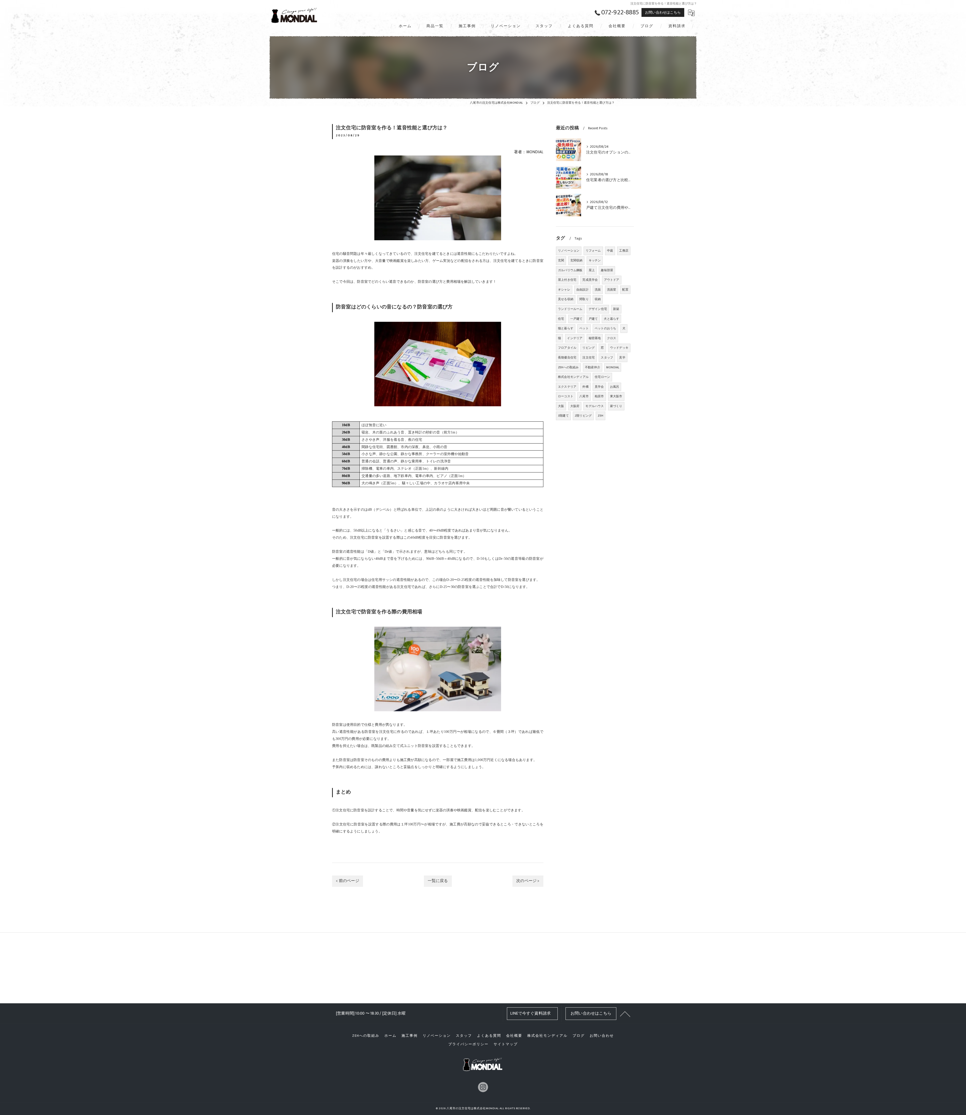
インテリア (574, 338)
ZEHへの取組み (568, 367)
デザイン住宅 (598, 308)
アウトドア (611, 279)
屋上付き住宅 (567, 279)
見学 (622, 357)
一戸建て (576, 318)
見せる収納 (565, 299)
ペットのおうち (605, 328)
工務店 (623, 250)
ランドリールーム (570, 308)
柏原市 (599, 396)
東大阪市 (616, 396)
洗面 (598, 289)
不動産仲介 (592, 367)
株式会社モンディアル (573, 376)
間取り (584, 299)
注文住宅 (588, 357)
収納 (598, 299)
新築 (616, 308)
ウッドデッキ (619, 347)
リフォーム (593, 250)
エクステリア (567, 386)
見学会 (599, 386)
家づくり (616, 406)
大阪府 (575, 406)
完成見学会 (590, 279)
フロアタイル (567, 347)
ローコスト (565, 396)
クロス (611, 338)
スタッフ (607, 357)
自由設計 (582, 289)
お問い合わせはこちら (663, 12)
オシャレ (564, 289)
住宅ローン (602, 376)
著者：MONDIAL (528, 152)
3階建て (563, 415)
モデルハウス (594, 406)
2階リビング (583, 415)
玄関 (561, 260)
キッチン (595, 260)
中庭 (610, 250)
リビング (588, 347)
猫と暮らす (565, 328)
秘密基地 (595, 338)
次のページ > (527, 881)
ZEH (600, 415)
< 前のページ (347, 881)
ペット (584, 328)
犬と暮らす (611, 318)
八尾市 (584, 396)
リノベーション (568, 250)
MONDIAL (612, 367)
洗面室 (611, 289)
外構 (585, 386)
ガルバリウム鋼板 (570, 270)
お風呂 (614, 386)
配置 (625, 289)
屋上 (592, 270)
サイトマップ (506, 1044)
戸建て (593, 318)
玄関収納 (576, 260)
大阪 (561, 406)
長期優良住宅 (567, 357)
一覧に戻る (438, 881)
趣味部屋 (607, 270)
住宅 (561, 318)
